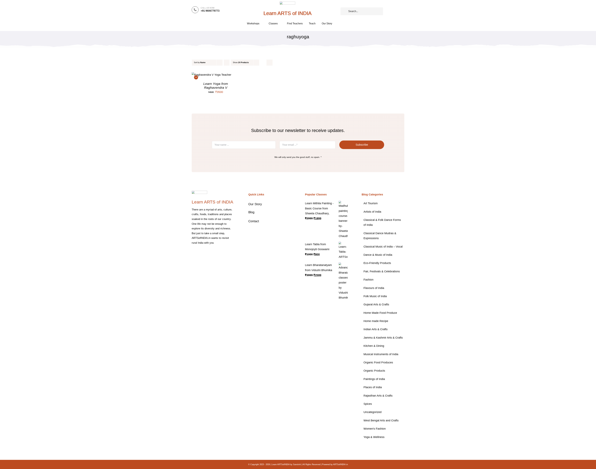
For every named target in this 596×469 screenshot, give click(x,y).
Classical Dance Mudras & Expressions (379, 236)
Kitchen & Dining (373, 345)
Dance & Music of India (377, 254)
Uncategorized (372, 412)
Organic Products (374, 370)
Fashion (368, 279)
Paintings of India (374, 379)
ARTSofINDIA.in (340, 464)
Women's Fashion (374, 428)
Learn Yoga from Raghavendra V (215, 85)
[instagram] (202, 252)
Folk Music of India (375, 296)
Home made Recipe (375, 321)
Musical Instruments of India (380, 354)
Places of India (372, 387)
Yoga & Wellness (373, 437)
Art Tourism (370, 203)
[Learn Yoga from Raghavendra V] (211, 74)
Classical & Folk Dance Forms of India (382, 222)
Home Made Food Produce (380, 312)
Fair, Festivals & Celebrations (381, 271)
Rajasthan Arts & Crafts (378, 395)
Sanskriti (297, 464)
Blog (251, 212)
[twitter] (198, 252)
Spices (367, 403)
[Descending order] (227, 62)
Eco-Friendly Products (377, 263)
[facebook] (193, 252)
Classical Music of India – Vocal (383, 246)
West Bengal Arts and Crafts (381, 420)
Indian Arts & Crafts (375, 329)
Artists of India (372, 211)
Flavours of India (373, 288)
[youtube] (212, 252)
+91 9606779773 (210, 10)
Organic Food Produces (378, 362)
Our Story (255, 204)
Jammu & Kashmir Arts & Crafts (383, 337)
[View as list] (269, 63)
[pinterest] (207, 252)
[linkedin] (217, 252)
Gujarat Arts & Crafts (376, 304)
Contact (253, 221)
